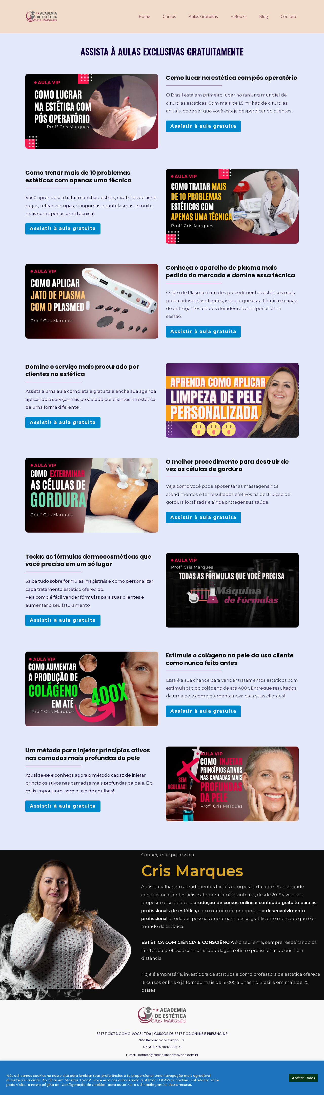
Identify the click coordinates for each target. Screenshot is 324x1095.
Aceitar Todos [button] (303, 1078)
